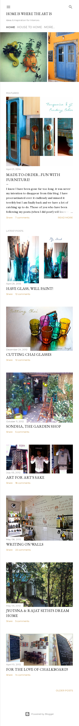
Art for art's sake (25, 477)
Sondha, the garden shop (33, 426)
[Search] (70, 6)
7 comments (22, 217)
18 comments (22, 482)
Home (10, 27)
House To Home (29, 27)
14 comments (22, 674)
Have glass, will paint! (29, 288)
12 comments (22, 294)
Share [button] (9, 217)
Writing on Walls (24, 544)
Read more (65, 217)
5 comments (22, 431)
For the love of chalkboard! (37, 669)
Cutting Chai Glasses (28, 354)
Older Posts (64, 690)
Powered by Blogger (42, 714)
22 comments (23, 549)
